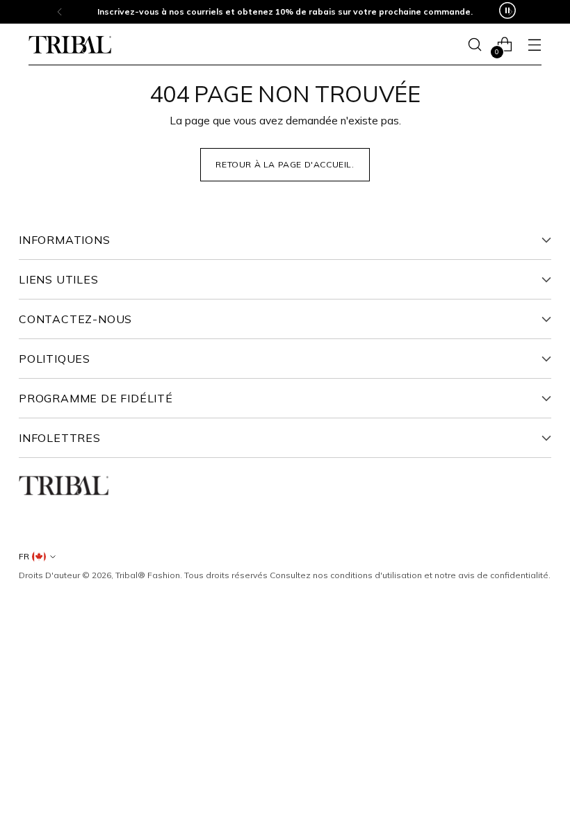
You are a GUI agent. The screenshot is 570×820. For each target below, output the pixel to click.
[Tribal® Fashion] (70, 44)
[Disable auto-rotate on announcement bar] (507, 12)
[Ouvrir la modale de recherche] (474, 45)
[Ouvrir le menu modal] (534, 45)
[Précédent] (59, 12)
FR (24, 556)
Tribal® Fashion (147, 575)
